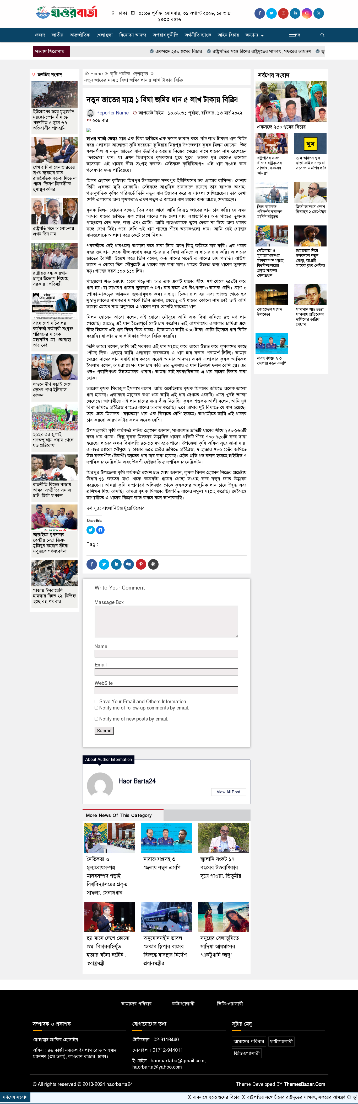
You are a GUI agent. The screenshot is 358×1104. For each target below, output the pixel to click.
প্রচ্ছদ (40, 35)
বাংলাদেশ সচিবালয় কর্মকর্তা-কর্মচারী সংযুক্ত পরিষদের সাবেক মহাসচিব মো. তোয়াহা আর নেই (53, 334)
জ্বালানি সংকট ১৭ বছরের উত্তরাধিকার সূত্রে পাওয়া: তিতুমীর (220, 867)
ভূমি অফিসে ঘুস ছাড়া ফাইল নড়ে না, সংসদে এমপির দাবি (311, 163)
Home (96, 74)
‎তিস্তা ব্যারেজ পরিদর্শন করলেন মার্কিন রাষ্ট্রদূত (269, 211)
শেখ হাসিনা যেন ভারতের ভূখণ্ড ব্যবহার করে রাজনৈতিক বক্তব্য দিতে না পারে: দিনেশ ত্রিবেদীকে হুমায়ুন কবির (55, 178)
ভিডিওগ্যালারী (230, 1004)
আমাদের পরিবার (136, 1004)
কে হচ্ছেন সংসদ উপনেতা (269, 312)
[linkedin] (295, 13)
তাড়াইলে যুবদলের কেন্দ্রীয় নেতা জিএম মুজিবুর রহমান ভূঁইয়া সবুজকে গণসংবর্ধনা (50, 543)
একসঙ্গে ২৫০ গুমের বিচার (151, 51)
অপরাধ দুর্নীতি (165, 35)
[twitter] (271, 13)
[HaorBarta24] (67, 11)
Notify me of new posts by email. (133, 719)
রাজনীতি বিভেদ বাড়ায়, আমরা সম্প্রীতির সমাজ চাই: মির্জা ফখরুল (53, 490)
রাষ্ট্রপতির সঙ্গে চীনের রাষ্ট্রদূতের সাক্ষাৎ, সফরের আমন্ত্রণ (234, 51)
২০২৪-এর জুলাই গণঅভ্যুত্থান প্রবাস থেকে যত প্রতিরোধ (53, 440)
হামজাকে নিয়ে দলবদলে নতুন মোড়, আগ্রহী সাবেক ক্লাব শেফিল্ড (310, 258)
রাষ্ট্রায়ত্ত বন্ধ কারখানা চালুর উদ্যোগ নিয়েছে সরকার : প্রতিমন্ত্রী (51, 278)
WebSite (104, 683)
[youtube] (307, 13)
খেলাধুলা (104, 35)
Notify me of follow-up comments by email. (144, 708)
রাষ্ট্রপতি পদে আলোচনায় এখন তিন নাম (53, 231)
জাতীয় (57, 35)
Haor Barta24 (137, 781)
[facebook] (259, 13)
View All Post (229, 792)
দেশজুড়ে (140, 74)
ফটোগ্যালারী (183, 1004)
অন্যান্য (252, 35)
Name (101, 646)
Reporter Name (112, 113)
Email (101, 665)
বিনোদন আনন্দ (132, 35)
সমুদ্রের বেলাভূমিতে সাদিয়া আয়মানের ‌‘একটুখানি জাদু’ (219, 946)
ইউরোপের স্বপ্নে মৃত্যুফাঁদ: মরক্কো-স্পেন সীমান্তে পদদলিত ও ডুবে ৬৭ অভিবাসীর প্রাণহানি (54, 120)
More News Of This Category (119, 815)
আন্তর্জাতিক (80, 35)
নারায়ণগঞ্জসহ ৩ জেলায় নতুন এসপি (271, 361)
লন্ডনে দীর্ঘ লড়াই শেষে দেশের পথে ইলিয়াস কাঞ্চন (52, 390)
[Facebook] (91, 564)
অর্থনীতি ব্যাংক (198, 35)
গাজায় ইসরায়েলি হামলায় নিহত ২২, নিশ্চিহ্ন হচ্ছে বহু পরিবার (54, 596)
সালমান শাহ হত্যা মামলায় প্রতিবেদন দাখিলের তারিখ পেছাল (310, 317)
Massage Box (109, 602)
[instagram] (283, 13)
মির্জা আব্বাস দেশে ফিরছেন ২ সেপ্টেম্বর (311, 209)
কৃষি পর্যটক (120, 74)
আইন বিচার (228, 35)
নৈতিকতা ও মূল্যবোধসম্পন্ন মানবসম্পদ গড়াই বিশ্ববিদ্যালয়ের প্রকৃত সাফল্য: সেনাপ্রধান (107, 876)
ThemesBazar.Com (304, 1084)
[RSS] (318, 13)
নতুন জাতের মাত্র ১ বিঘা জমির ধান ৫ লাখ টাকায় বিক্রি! (134, 80)
